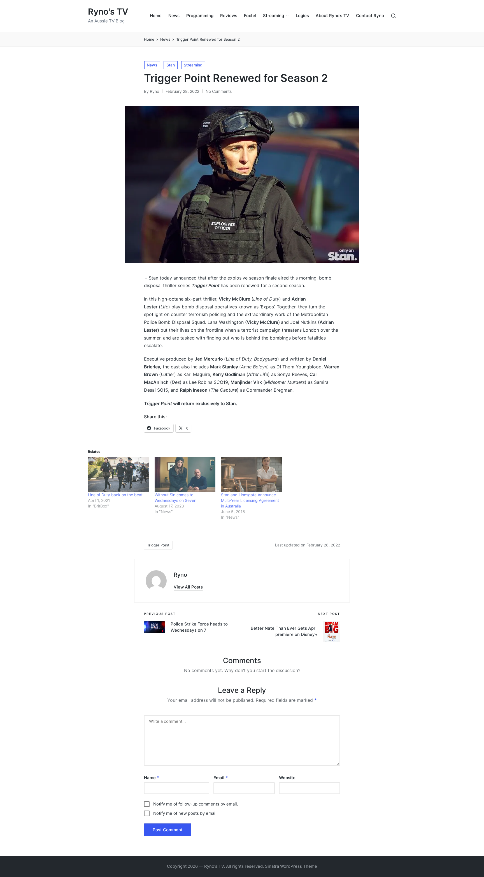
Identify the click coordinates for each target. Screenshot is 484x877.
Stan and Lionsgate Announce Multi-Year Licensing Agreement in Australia (250, 500)
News (152, 65)
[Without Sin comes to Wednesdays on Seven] (185, 474)
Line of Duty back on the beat (115, 494)
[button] (188, 587)
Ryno (180, 574)
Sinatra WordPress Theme (291, 866)
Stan (170, 65)
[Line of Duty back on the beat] (118, 474)
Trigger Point (158, 545)
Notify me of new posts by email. (185, 813)
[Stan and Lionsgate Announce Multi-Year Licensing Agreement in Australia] (251, 474)
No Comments (219, 91)
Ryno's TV (108, 11)
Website (287, 777)
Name (151, 777)
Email (220, 777)
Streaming (193, 65)
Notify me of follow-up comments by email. (195, 804)
